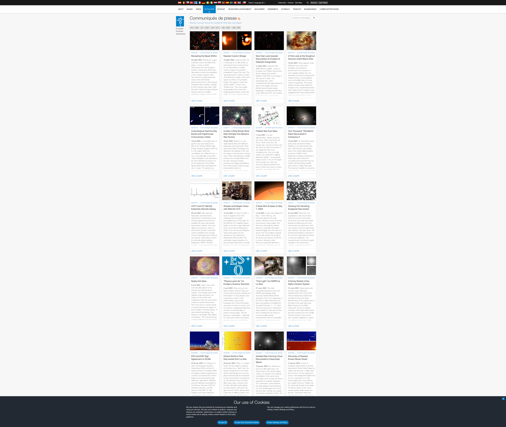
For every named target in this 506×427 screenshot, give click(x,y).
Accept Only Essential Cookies (247, 422)
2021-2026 (194, 28)
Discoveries (259, 9)
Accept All (222, 422)
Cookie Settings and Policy (277, 422)
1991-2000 (226, 28)
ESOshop (221, 9)
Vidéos (198, 9)
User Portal (323, 3)
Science (314, 3)
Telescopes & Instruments (239, 9)
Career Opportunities (329, 9)
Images (190, 9)
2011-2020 (205, 28)
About (181, 9)
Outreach (285, 9)
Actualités (209, 9)
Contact (291, 3)
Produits (297, 9)
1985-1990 (236, 28)
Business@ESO (310, 9)
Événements (273, 9)
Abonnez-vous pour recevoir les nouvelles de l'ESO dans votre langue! (215, 23)
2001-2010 (215, 28)
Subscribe (282, 3)
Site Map (298, 3)
